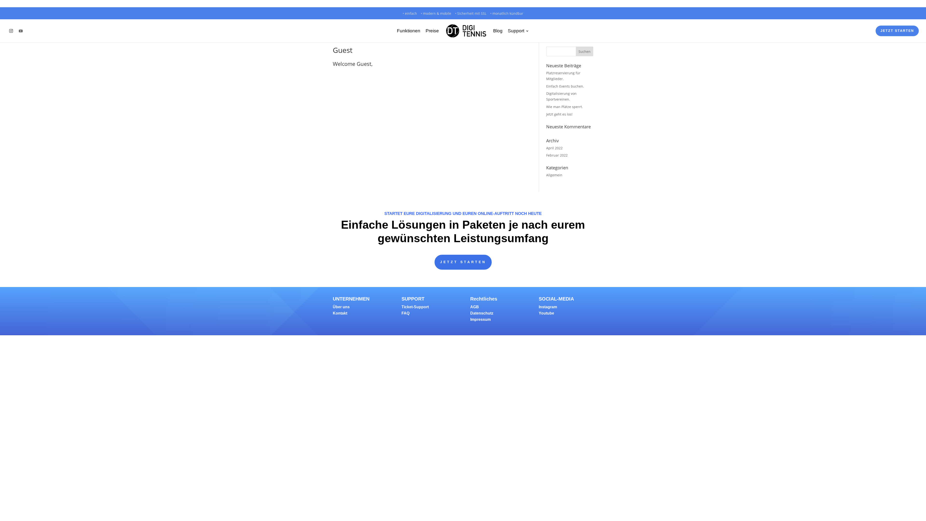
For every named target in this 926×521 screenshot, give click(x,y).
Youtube (546, 313)
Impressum (480, 319)
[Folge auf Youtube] (21, 31)
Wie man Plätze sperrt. (564, 106)
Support (516, 30)
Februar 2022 (557, 155)
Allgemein (554, 175)
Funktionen (408, 30)
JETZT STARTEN (463, 262)
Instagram (548, 307)
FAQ (405, 313)
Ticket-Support (415, 307)
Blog (498, 30)
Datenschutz (481, 313)
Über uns (341, 307)
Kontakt (340, 313)
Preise (432, 30)
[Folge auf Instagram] (11, 31)
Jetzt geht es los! (559, 114)
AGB (474, 307)
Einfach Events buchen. (565, 86)
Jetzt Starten (897, 31)
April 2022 (554, 148)
